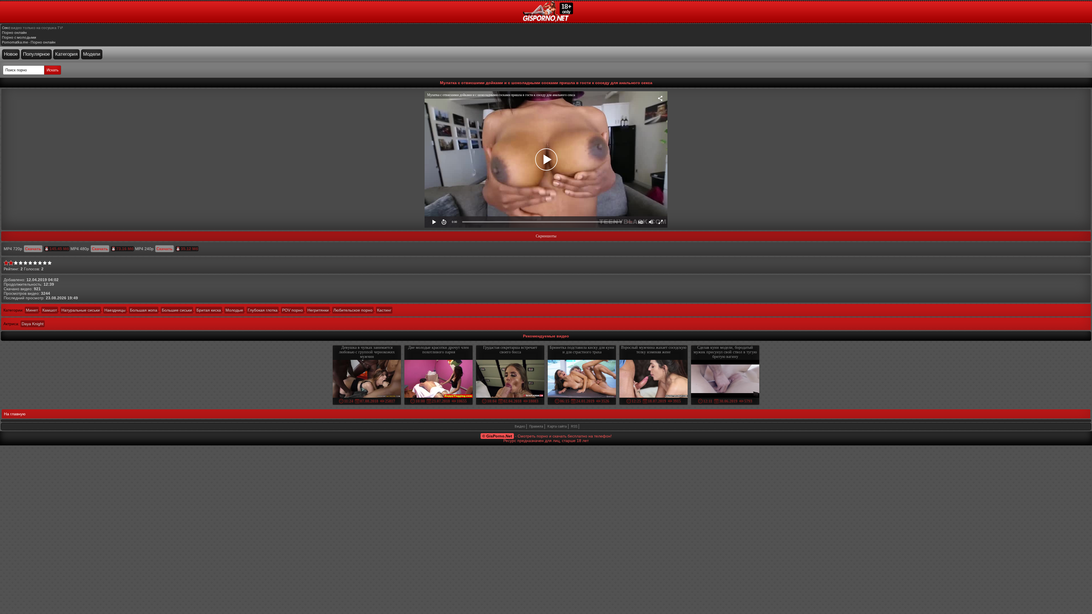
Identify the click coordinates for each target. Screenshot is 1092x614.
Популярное (36, 54)
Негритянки (318, 310)
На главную (15, 414)
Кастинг (384, 310)
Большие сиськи (177, 310)
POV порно (292, 310)
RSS (574, 426)
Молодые (234, 310)
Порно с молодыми (19, 37)
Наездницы (114, 310)
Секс (6, 28)
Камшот (49, 310)
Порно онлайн (14, 32)
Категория (66, 54)
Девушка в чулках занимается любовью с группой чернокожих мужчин (367, 352)
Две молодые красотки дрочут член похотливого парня (438, 349)
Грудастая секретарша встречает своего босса (510, 349)
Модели (91, 54)
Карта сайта (557, 426)
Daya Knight (33, 323)
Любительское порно (353, 310)
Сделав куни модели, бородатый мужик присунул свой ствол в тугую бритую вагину (725, 352)
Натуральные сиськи (80, 310)
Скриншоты (546, 236)
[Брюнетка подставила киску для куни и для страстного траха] (582, 379)
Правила (536, 426)
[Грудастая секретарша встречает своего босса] (510, 379)
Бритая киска (209, 310)
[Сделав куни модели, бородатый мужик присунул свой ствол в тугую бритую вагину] (725, 379)
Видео (520, 426)
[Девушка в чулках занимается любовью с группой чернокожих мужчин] (367, 379)
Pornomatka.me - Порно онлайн (28, 42)
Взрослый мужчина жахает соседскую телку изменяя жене (653, 349)
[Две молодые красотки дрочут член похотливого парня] (438, 379)
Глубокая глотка (263, 310)
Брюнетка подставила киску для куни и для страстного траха (582, 349)
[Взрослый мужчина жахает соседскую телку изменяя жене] (653, 379)
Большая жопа (143, 310)
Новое (11, 54)
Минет (32, 310)
